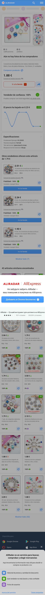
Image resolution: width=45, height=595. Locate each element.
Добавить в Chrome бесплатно (21, 299)
